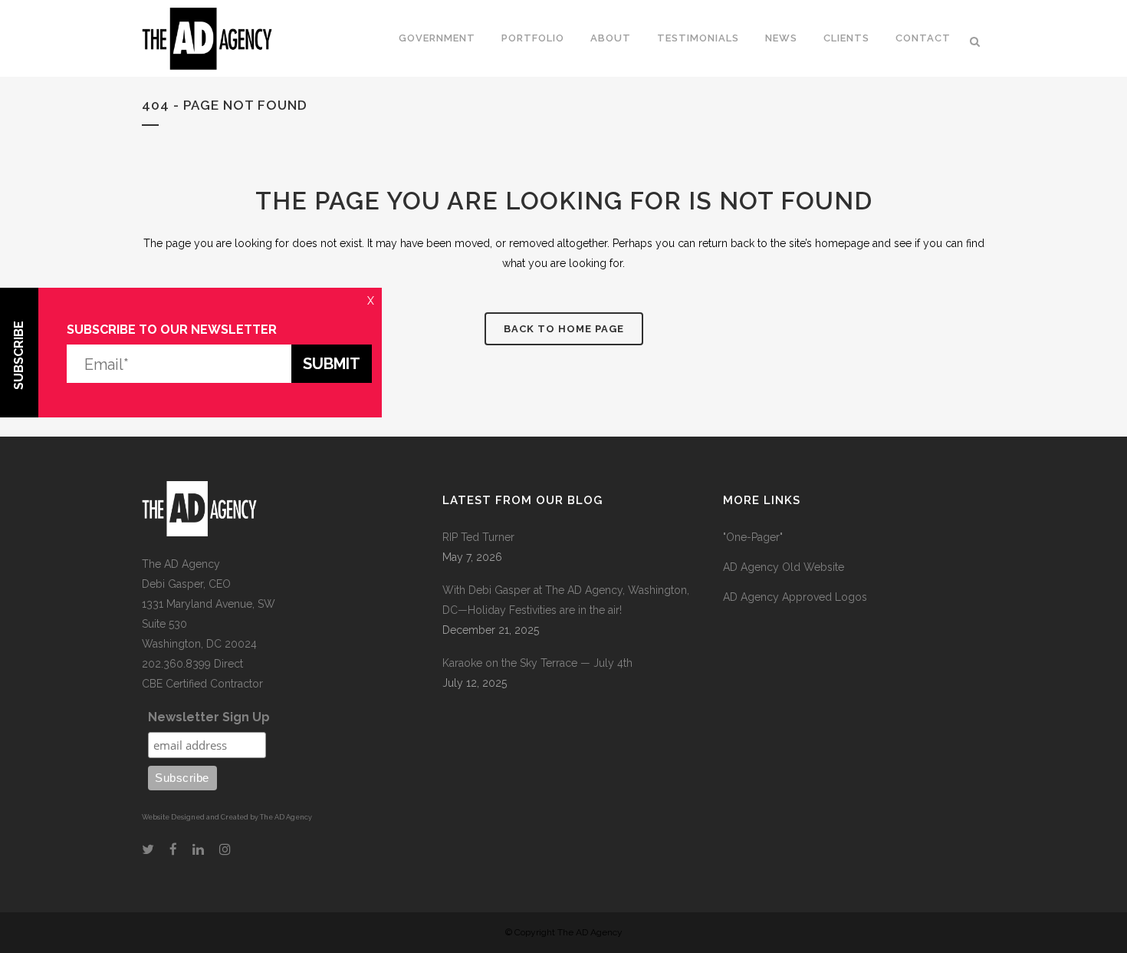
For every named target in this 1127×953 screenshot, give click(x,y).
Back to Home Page (564, 329)
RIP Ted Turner (478, 537)
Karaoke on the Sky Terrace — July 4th (537, 663)
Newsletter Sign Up (209, 717)
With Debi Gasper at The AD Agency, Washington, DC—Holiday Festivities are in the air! (565, 600)
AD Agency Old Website (783, 567)
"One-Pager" (753, 537)
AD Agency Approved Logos (795, 597)
